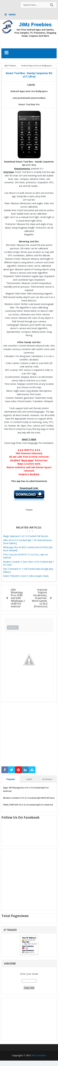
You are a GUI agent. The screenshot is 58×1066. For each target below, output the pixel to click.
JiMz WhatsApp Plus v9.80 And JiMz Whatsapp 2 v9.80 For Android (18, 598)
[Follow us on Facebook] (4, 769)
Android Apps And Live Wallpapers (29, 91)
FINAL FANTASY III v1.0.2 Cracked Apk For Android (28, 804)
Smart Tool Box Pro (29, 104)
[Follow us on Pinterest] (18, 769)
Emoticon (13, 627)
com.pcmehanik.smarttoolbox (29, 98)
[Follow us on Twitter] (11, 769)
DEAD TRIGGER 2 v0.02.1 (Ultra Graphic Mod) (26, 575)
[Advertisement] (29, 43)
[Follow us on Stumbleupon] (32, 769)
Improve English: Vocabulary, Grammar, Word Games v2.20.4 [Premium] (39, 598)
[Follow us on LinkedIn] (25, 769)
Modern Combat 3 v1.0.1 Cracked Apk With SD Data (29, 797)
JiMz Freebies (35, 24)
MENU (12, 14)
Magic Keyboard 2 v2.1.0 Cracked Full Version (25, 536)
